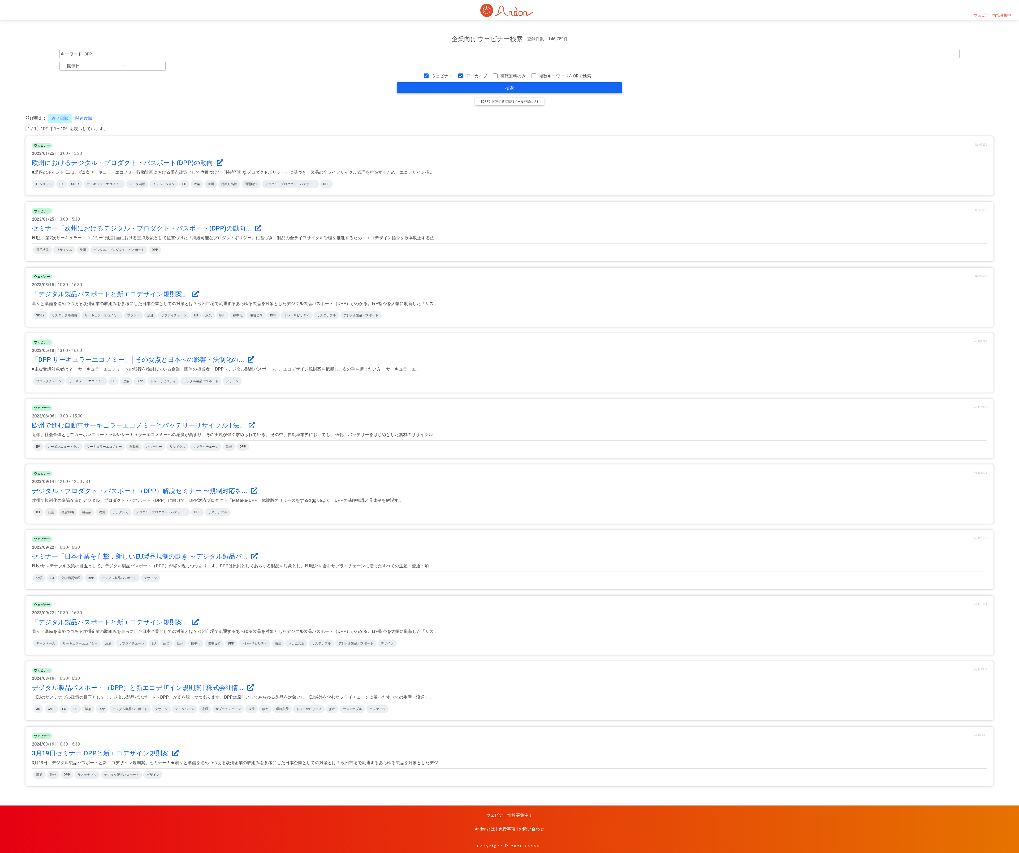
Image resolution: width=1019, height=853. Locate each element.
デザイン (232, 381)
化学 (39, 578)
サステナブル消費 (64, 315)
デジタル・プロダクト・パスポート (290, 184)
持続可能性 (229, 184)
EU (184, 184)
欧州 (211, 184)
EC (64, 709)
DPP (326, 184)
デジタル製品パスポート (360, 315)
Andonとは (485, 829)
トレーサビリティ (296, 315)
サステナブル (326, 315)
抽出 (278, 643)
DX (61, 184)
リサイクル (64, 250)
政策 (197, 184)
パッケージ (377, 709)
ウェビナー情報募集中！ (994, 15)
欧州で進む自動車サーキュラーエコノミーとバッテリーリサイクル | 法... (139, 425)
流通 (150, 315)
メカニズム (296, 643)
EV (38, 447)
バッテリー (154, 447)
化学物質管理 (70, 578)
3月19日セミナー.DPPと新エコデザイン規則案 (101, 753)
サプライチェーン (174, 315)
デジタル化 (120, 512)
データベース (45, 643)
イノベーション (164, 184)
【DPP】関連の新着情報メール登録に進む (509, 101)
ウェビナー (441, 76)
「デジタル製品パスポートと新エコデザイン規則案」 (111, 294)
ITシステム (44, 184)
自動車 (134, 447)
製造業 (86, 512)
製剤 (88, 709)
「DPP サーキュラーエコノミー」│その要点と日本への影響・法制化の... (139, 359)
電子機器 (42, 250)
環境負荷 (256, 315)
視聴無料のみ (513, 76)
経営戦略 (68, 512)
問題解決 (251, 184)
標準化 (238, 315)
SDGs (75, 184)
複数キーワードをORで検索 (565, 76)
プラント (133, 315)
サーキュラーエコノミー (104, 184)
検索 (509, 87)
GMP (51, 709)
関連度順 (83, 118)
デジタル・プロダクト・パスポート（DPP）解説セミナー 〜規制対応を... (140, 491)
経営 (51, 512)
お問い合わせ (531, 829)
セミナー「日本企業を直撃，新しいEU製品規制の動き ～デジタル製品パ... (140, 556)
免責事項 (506, 829)
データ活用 (137, 184)
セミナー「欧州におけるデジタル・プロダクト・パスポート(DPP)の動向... (142, 228)
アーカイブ (476, 76)
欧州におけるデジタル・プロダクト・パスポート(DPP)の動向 (123, 163)
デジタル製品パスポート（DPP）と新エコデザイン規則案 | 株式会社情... (138, 687)
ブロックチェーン (49, 381)
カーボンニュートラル (63, 447)
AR (38, 709)
